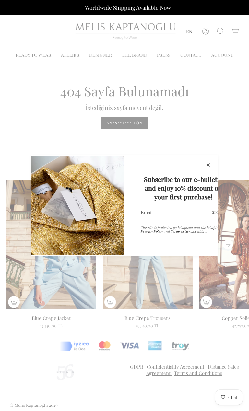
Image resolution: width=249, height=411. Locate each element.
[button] (189, 31)
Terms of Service (183, 231)
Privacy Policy (152, 231)
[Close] (208, 165)
